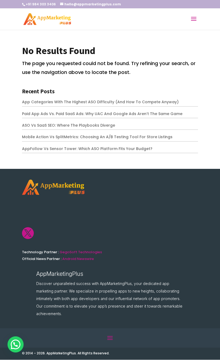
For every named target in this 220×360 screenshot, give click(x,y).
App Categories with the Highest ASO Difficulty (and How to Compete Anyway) (100, 102)
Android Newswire (78, 258)
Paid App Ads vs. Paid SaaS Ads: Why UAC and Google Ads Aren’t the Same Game (102, 113)
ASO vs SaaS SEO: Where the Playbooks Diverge (68, 125)
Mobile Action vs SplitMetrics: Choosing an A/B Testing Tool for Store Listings (97, 137)
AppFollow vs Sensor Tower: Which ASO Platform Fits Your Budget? (87, 148)
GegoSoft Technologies (81, 252)
